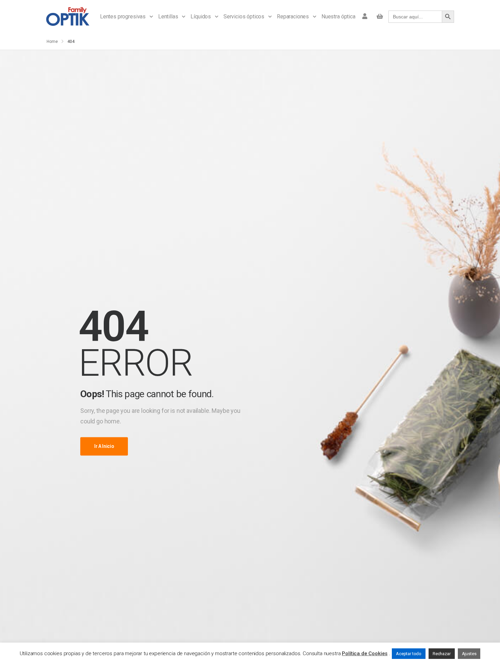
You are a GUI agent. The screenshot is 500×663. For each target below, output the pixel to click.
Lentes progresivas (123, 16)
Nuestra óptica (338, 16)
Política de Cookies (364, 653)
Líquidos (200, 16)
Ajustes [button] (469, 653)
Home (52, 41)
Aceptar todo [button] (408, 653)
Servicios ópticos (243, 16)
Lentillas (168, 16)
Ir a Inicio (104, 446)
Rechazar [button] (442, 653)
